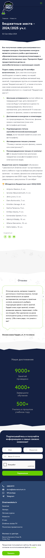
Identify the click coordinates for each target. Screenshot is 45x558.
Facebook (5, 236)
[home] (7, 8)
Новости (13, 18)
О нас (4, 520)
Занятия (5, 506)
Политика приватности (12, 527)
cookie (33, 547)
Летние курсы (8, 513)
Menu (41, 3)
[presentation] (1, 296)
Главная (5, 18)
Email (14, 236)
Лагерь (5, 509)
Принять (10, 553)
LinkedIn (9, 236)
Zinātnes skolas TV (9, 523)
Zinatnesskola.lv (9, 502)
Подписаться (22, 473)
